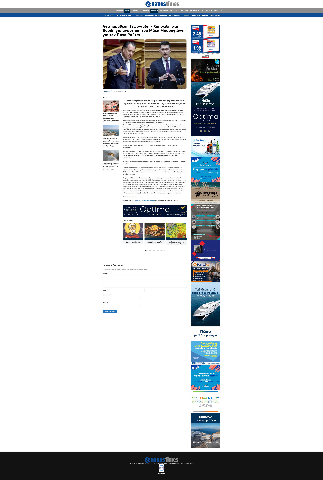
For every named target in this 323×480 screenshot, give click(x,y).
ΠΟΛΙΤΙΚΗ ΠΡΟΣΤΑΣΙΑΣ (161, 463)
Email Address (107, 295)
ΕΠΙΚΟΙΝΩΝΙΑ (141, 463)
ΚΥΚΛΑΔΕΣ (135, 11)
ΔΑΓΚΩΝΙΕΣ (174, 11)
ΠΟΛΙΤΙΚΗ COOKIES (174, 463)
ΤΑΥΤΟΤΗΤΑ (132, 463)
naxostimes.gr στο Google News (144, 201)
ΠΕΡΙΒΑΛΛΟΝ (184, 11)
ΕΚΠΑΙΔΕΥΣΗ (194, 11)
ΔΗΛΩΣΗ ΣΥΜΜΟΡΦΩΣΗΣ (187, 463)
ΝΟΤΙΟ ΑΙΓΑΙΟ (144, 11)
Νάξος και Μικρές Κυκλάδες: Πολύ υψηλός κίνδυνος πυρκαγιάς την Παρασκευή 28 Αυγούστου (111, 165)
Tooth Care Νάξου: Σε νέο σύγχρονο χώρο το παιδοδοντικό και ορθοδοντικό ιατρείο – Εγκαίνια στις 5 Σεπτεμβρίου (111, 117)
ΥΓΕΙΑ (202, 11)
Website (105, 302)
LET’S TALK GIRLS (212, 11)
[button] (185, 237)
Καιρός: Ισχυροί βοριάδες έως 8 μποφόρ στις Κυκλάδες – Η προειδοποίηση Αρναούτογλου (190, 15)
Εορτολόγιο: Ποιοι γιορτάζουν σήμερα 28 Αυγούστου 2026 (133, 241)
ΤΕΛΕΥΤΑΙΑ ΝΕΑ (118, 11)
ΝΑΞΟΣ (127, 11)
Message (105, 273)
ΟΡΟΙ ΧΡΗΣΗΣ (150, 463)
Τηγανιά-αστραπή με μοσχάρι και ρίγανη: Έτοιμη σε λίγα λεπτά (135, 15)
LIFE (221, 11)
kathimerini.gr (131, 197)
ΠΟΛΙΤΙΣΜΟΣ (164, 11)
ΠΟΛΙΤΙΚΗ (154, 11)
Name (104, 290)
